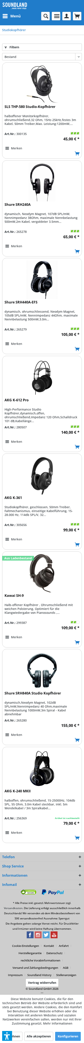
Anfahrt (64, 946)
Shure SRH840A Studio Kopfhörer (33, 693)
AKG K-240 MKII (18, 791)
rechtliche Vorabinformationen (40, 960)
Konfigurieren (68, 1036)
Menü (15, 16)
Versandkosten (13, 908)
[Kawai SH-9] (42, 573)
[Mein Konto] (66, 16)
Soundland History (39, 975)
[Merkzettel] (56, 16)
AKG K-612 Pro (17, 400)
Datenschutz (54, 953)
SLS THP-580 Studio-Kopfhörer (30, 107)
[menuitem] (11, 16)
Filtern (14, 47)
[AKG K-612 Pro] (42, 377)
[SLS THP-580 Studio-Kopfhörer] (42, 84)
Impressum (15, 975)
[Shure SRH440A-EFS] (42, 279)
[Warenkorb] (77, 16)
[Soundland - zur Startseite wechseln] (14, 6)
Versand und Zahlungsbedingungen (35, 968)
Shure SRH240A (18, 204)
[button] (7, 1036)
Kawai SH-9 (14, 595)
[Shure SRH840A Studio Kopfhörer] (42, 670)
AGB (65, 968)
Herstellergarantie (30, 953)
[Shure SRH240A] (42, 182)
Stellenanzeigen (66, 975)
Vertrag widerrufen (42, 983)
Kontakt (49, 946)
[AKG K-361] (42, 475)
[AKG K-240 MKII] (42, 768)
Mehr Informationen (57, 1023)
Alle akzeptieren (39, 1036)
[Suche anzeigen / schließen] (45, 16)
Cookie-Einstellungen (25, 946)
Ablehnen (13, 1036)
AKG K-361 (13, 498)
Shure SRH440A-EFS (21, 302)
